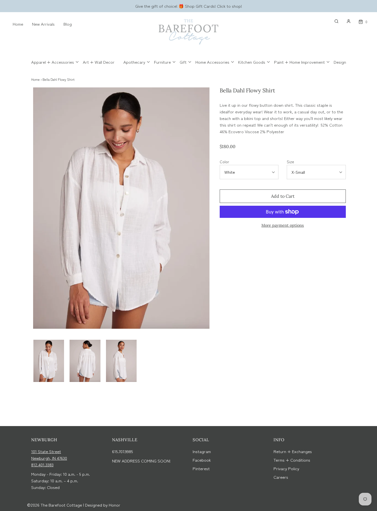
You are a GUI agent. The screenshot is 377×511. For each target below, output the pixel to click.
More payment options (282, 225)
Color (224, 161)
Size (290, 161)
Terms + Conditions (292, 460)
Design (340, 62)
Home (18, 24)
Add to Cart (282, 196)
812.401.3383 (42, 464)
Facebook (202, 460)
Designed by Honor (102, 505)
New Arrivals (43, 24)
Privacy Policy (286, 468)
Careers (281, 477)
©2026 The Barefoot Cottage (54, 505)
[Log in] (346, 21)
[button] (48, 361)
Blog (67, 24)
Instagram (202, 451)
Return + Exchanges (293, 451)
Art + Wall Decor (99, 62)
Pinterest (201, 468)
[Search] (334, 21)
